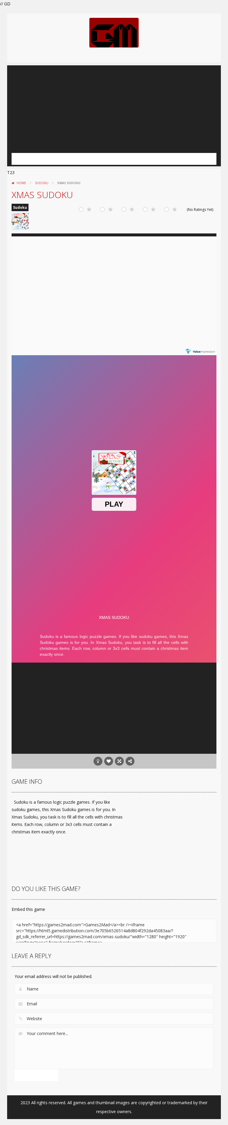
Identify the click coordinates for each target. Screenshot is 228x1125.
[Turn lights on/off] (98, 761)
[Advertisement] (114, 106)
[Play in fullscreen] (119, 761)
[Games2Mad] (114, 32)
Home (21, 183)
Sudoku (41, 183)
